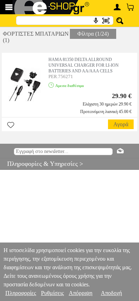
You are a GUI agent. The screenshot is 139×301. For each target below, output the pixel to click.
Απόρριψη (80, 293)
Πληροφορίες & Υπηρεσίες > (41, 163)
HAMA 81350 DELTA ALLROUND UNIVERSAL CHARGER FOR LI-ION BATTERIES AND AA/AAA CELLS (83, 65)
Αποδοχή (111, 293)
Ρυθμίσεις (52, 293)
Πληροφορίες (20, 293)
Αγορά (120, 124)
